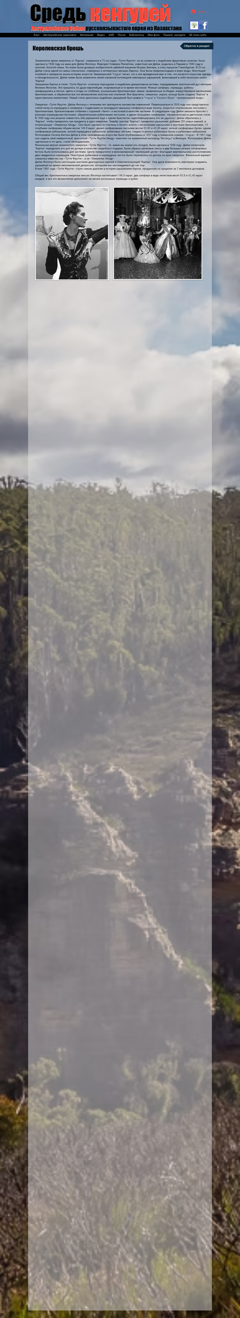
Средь (100, 12)
